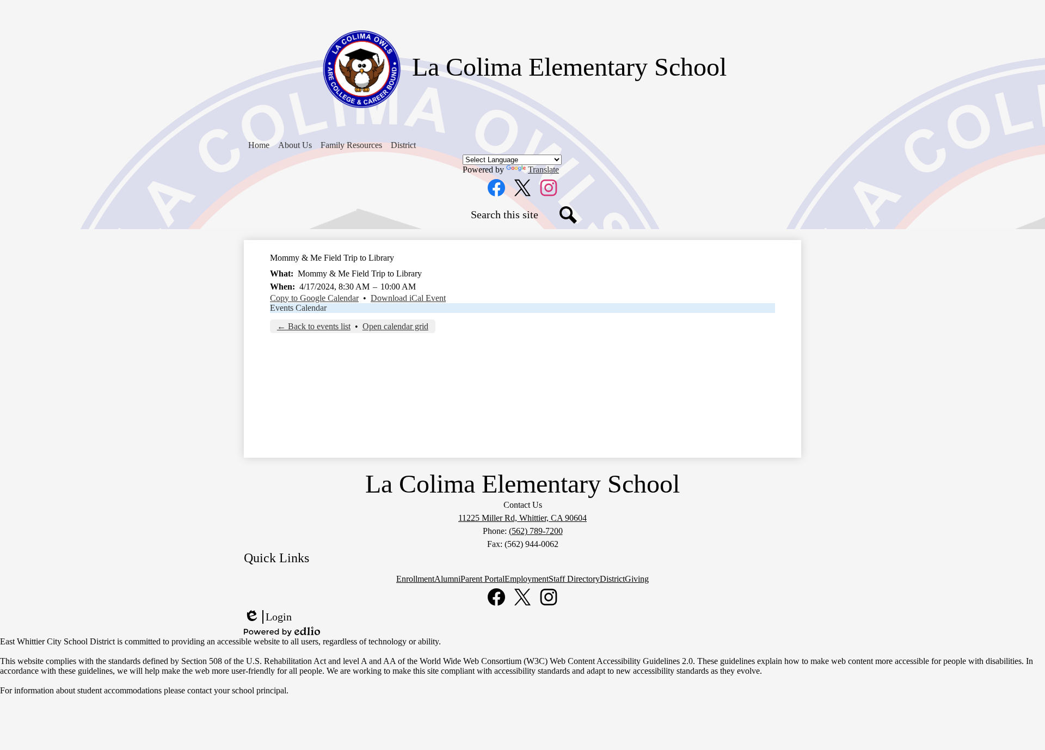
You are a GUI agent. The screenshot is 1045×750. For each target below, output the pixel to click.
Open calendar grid (395, 326)
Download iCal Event (408, 298)
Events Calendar (298, 307)
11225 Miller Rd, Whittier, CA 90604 (522, 517)
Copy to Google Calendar (314, 298)
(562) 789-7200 (536, 531)
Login (268, 617)
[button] (295, 145)
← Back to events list (314, 326)
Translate (543, 169)
